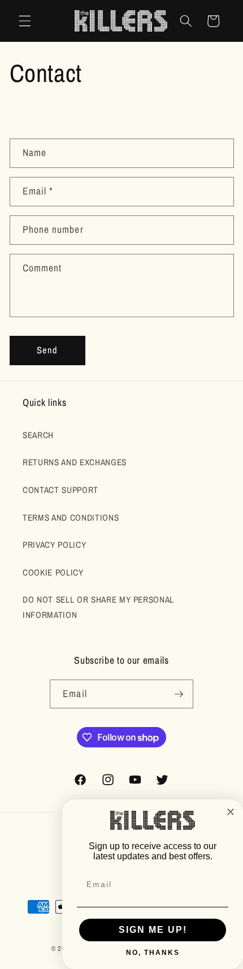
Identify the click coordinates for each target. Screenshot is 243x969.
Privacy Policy (54, 545)
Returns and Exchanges (75, 462)
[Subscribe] (178, 694)
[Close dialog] (230, 812)
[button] (24, 20)
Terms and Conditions (71, 518)
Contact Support (60, 490)
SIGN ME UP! (153, 930)
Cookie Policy (53, 572)
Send (47, 350)
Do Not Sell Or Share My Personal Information (98, 607)
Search (38, 435)
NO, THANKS (153, 953)
